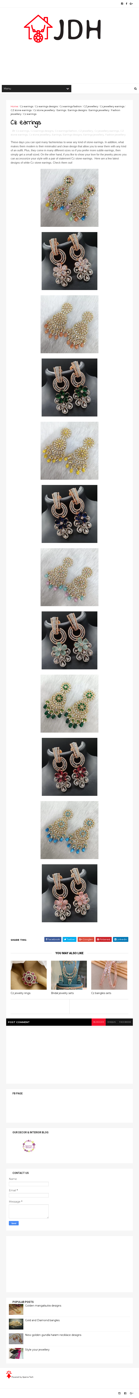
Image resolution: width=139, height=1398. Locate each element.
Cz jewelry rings (20, 993)
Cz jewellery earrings (112, 106)
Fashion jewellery (115, 134)
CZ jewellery (90, 106)
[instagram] (122, 3)
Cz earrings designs (46, 106)
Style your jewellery (37, 1349)
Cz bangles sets (101, 993)
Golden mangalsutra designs (43, 1305)
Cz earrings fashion (71, 106)
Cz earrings (26, 106)
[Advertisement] (69, 54)
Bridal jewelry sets (62, 993)
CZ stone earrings (21, 110)
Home (14, 106)
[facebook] (126, 3)
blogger (98, 1022)
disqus (112, 1022)
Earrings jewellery (99, 110)
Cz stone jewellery (44, 110)
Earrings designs (77, 110)
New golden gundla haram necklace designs (53, 1335)
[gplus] (131, 3)
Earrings (61, 110)
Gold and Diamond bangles (42, 1320)
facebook (125, 1022)
